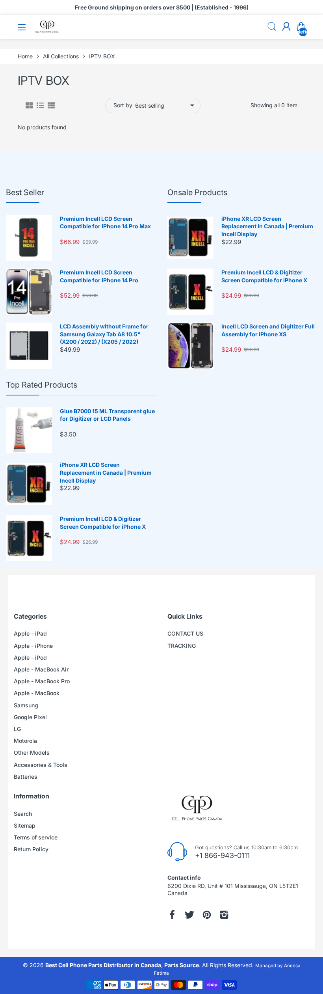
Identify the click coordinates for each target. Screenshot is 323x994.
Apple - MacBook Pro (42, 681)
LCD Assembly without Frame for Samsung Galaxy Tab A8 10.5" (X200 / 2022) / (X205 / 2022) (104, 334)
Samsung (26, 705)
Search (23, 813)
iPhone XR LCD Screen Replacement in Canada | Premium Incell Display (267, 226)
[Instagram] (224, 914)
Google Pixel (30, 717)
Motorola (25, 740)
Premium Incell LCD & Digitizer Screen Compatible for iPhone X (264, 276)
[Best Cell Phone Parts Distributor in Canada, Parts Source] (47, 31)
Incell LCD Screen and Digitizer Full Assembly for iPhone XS (268, 330)
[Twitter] (189, 914)
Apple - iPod (30, 657)
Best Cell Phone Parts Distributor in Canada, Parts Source (122, 965)
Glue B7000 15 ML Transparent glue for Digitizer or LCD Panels (107, 415)
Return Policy (31, 849)
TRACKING (181, 645)
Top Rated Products (41, 385)
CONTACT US (185, 633)
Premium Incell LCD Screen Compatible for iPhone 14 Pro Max (105, 222)
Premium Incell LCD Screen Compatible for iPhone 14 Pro (99, 276)
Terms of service (36, 837)
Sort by (122, 105)
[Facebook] (172, 914)
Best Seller (25, 192)
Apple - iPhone (33, 645)
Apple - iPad (30, 633)
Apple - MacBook (36, 693)
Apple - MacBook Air (41, 669)
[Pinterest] (207, 914)
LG (17, 728)
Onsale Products (197, 192)
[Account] (286, 27)
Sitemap (24, 825)
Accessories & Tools (40, 764)
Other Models (32, 752)
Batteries (25, 776)
